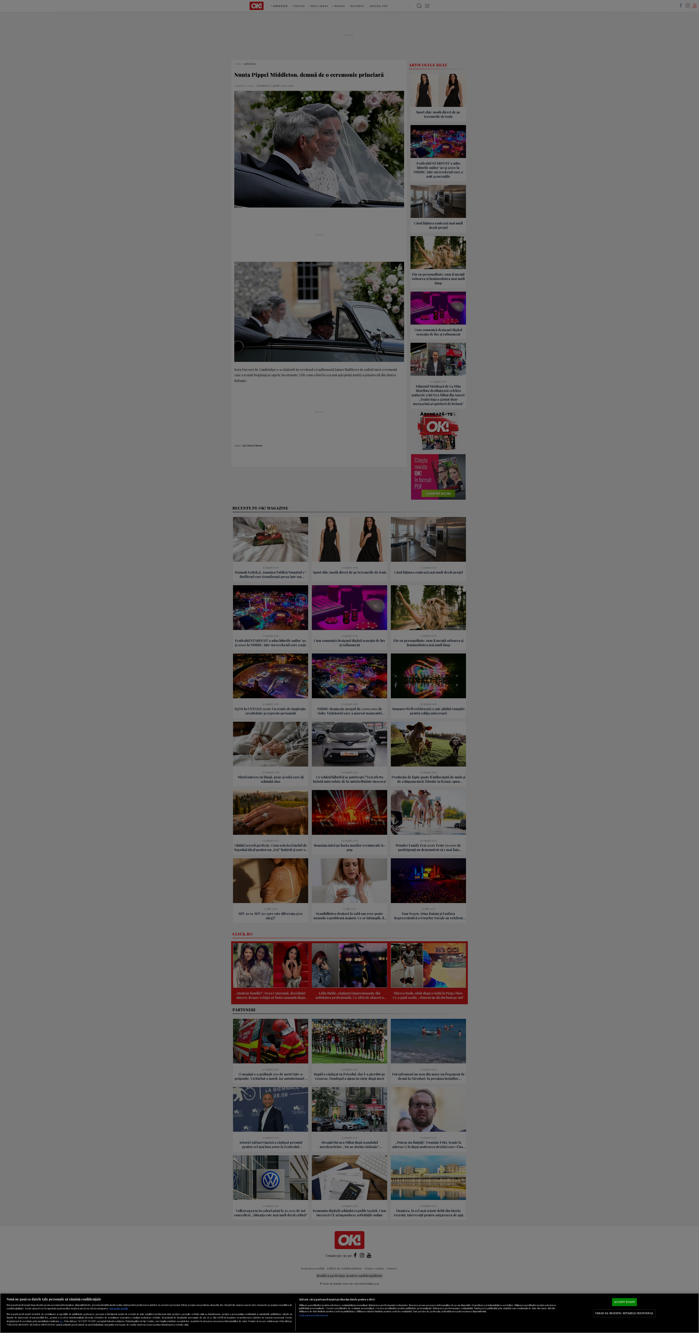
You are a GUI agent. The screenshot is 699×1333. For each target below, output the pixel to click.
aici (61, 1321)
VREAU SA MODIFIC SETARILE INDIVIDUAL (624, 1313)
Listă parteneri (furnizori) (313, 1315)
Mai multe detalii (118, 1308)
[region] (349, 1313)
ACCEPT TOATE (624, 1302)
